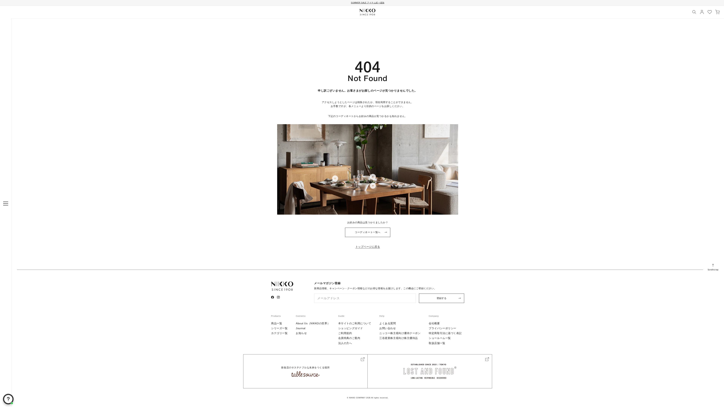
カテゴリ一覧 (279, 333)
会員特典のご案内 (349, 338)
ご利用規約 (345, 333)
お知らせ (301, 333)
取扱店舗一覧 (437, 343)
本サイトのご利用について (354, 323)
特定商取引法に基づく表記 (445, 333)
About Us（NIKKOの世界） (313, 323)
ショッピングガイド (350, 328)
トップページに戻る (367, 246)
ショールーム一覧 (440, 338)
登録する (441, 298)
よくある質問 (387, 323)
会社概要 (434, 323)
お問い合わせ (387, 328)
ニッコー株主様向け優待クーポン (399, 333)
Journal (300, 328)
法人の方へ (345, 343)
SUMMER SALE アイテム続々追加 (367, 3)
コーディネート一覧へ (367, 232)
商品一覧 (276, 323)
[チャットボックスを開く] (8, 399)
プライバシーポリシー (442, 328)
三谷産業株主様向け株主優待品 (398, 338)
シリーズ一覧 (279, 328)
